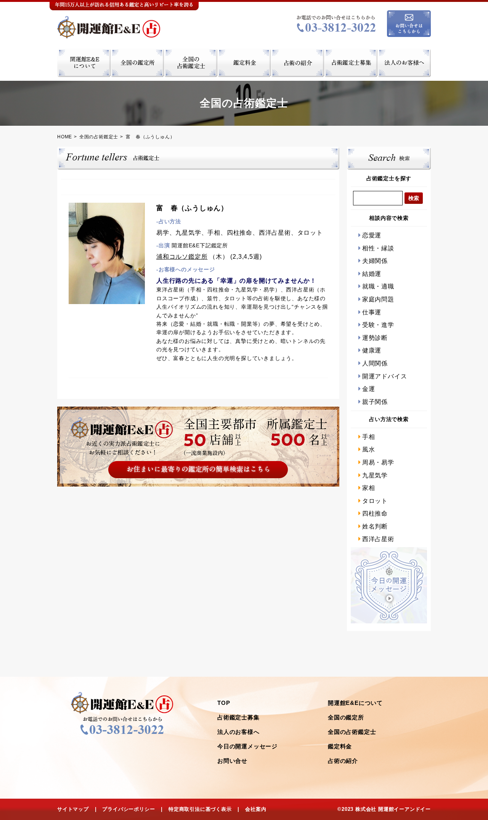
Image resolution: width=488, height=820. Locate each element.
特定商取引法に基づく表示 (200, 809)
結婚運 (371, 274)
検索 (413, 198)
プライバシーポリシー (128, 809)
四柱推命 (375, 513)
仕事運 (371, 312)
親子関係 (375, 402)
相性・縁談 (378, 248)
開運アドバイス (384, 376)
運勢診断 (375, 338)
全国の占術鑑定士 (98, 136)
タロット (375, 501)
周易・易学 (378, 462)
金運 (368, 389)
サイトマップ (73, 809)
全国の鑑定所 (346, 717)
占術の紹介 (343, 761)
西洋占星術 (378, 539)
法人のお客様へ (238, 732)
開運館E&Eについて (355, 703)
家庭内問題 (378, 299)
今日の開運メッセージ (247, 746)
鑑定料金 (340, 746)
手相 (368, 437)
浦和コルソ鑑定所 (181, 256)
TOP (223, 703)
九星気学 (375, 475)
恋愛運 (371, 235)
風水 (368, 449)
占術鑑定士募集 (238, 717)
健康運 (371, 350)
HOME (64, 136)
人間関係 (375, 363)
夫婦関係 (375, 261)
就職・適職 (378, 286)
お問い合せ (232, 761)
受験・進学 (378, 325)
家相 (368, 488)
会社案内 (255, 809)
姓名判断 (375, 526)
